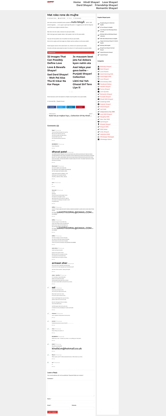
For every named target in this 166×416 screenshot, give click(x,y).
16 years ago (58, 130)
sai (53, 287)
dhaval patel (59, 151)
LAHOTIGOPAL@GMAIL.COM (74, 212)
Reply (54, 140)
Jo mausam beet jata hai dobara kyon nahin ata (83, 60)
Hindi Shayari (91, 2)
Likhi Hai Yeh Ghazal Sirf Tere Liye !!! (82, 84)
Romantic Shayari (107, 8)
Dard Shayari (84, 5)
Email (49, 405)
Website (74, 405)
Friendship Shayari (106, 5)
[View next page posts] (72, 92)
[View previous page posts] (70, 92)
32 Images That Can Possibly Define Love (56, 60)
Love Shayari (110, 2)
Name (49, 399)
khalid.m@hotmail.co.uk (67, 348)
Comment (50, 378)
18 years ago (61, 144)
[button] (51, 107)
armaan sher (59, 263)
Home (77, 2)
